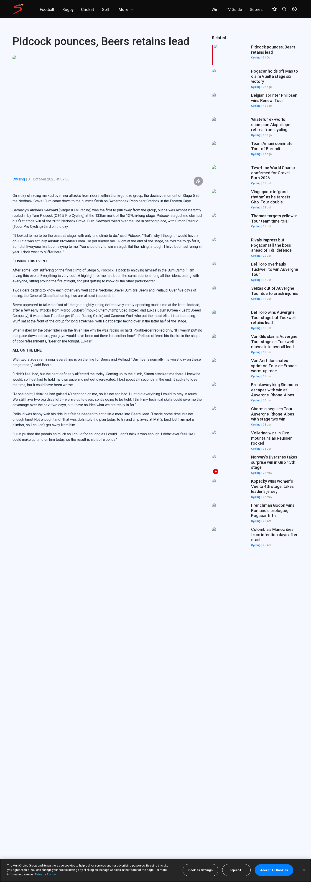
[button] (255, 79)
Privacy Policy (45, 874)
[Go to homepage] (18, 9)
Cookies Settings (200, 870)
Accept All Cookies (274, 870)
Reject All (236, 870)
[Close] (304, 870)
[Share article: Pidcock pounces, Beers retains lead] (198, 181)
